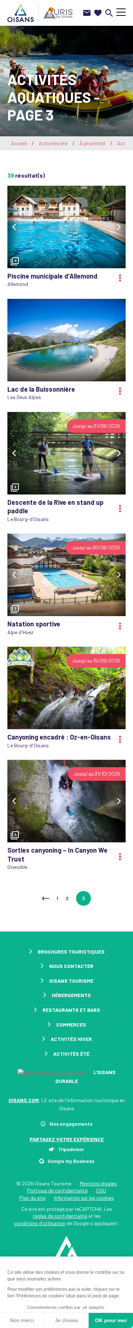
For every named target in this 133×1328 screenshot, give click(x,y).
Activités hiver (71, 1039)
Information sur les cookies (84, 1198)
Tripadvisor (71, 1149)
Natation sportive (33, 624)
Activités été (53, 143)
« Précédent (45, 898)
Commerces (71, 1024)
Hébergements (71, 995)
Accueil (19, 143)
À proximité (92, 143)
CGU (101, 1190)
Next (119, 227)
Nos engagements (71, 1124)
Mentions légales (98, 1183)
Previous (13, 227)
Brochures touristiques (71, 951)
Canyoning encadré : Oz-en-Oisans (59, 737)
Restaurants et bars (71, 1010)
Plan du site (32, 1198)
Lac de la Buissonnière (41, 389)
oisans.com (23, 1100)
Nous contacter (71, 966)
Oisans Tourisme (71, 981)
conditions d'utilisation (39, 1223)
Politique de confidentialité (57, 1190)
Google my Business (71, 1161)
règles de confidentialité (60, 1216)
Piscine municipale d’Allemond (52, 276)
